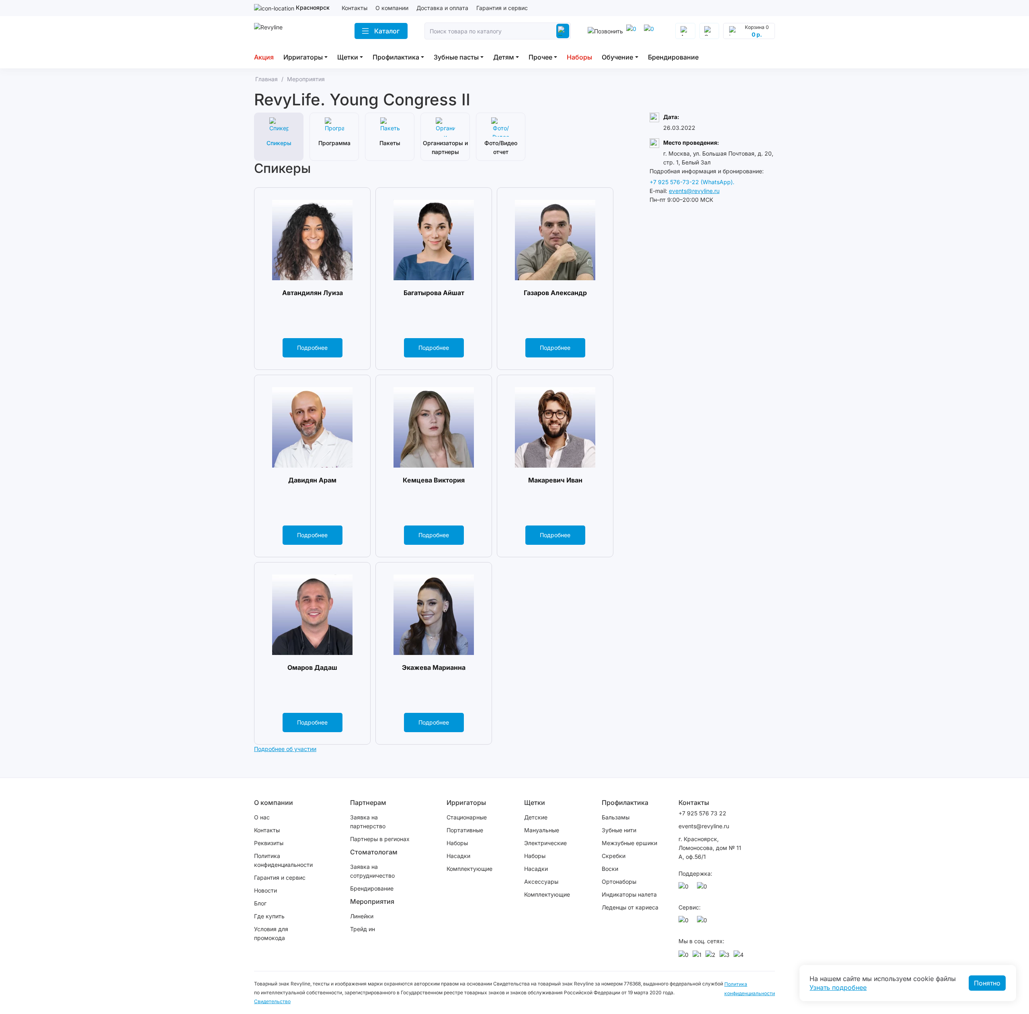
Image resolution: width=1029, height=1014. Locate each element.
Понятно (987, 983)
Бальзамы (615, 817)
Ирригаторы (303, 57)
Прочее (540, 57)
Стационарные (467, 817)
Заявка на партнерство (367, 821)
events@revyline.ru (694, 190)
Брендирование (673, 57)
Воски (610, 868)
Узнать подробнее (838, 987)
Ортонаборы (619, 881)
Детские (535, 817)
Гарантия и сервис (502, 7)
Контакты (354, 7)
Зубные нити (619, 830)
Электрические (545, 843)
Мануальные (541, 830)
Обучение (617, 57)
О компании (391, 7)
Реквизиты (268, 843)
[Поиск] (562, 31)
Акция (264, 57)
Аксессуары (541, 881)
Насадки (458, 855)
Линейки (361, 916)
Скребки (613, 855)
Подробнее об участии (285, 748)
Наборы (579, 57)
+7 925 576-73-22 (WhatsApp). (692, 182)
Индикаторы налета (629, 894)
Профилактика (396, 57)
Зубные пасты (456, 57)
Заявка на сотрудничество (372, 871)
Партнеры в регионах (380, 838)
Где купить (269, 916)
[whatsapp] (650, 31)
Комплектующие (469, 868)
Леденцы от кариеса (630, 907)
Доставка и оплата (442, 7)
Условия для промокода (271, 933)
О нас (262, 817)
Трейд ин (362, 929)
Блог (260, 903)
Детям (503, 57)
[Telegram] (632, 31)
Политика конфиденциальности (283, 860)
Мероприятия (372, 901)
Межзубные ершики (629, 843)
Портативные (465, 830)
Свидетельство (272, 1001)
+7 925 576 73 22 (702, 813)
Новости (265, 890)
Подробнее (312, 347)
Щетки (347, 57)
